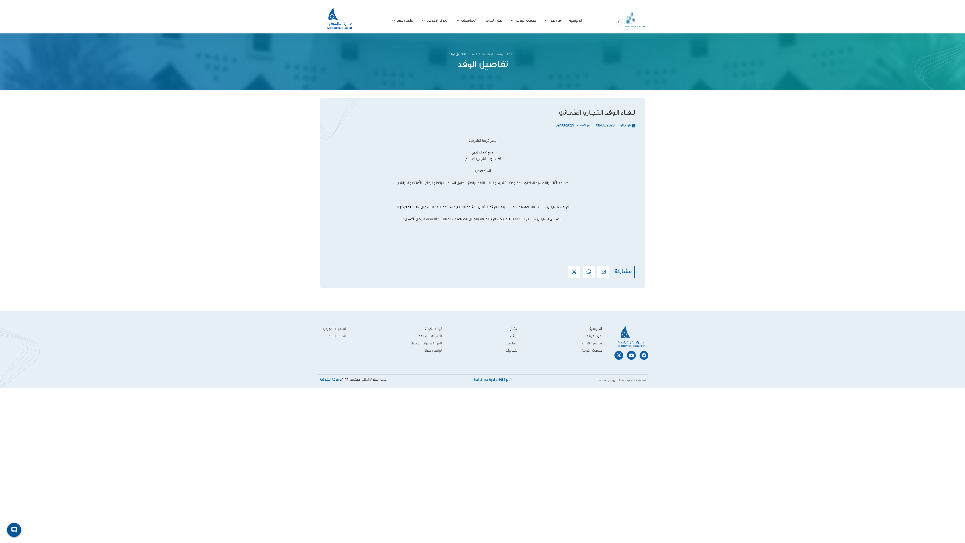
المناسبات (487, 54)
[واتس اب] (589, 271)
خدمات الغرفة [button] (526, 21)
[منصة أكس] (574, 271)
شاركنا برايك (337, 336)
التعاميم (512, 343)
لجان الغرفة (493, 21)
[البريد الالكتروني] (603, 271)
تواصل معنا (433, 350)
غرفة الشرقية (506, 54)
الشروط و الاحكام (609, 380)
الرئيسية (575, 21)
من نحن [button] (555, 21)
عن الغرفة (594, 336)
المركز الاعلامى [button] (437, 21)
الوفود (473, 54)
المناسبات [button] (468, 21)
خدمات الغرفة (592, 350)
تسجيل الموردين (334, 329)
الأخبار (514, 329)
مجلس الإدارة (592, 343)
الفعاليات (511, 350)
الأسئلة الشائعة (430, 336)
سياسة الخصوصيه (633, 380)
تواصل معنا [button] (405, 21)
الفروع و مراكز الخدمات (425, 343)
